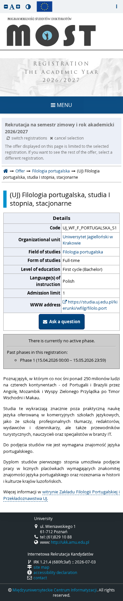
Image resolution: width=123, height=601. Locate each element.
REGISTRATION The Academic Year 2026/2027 (61, 72)
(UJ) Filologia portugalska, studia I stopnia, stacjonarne (60, 199)
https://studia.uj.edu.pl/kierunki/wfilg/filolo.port (90, 305)
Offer (20, 170)
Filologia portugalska (51, 170)
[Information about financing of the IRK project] (44, 6)
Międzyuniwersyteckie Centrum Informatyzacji (54, 589)
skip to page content (1, 1)
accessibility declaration (55, 572)
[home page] (5, 170)
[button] (6, 6)
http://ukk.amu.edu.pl (70, 542)
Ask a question (63, 322)
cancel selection (69, 138)
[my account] (116, 6)
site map (41, 567)
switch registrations (29, 138)
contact (40, 577)
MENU (63, 105)
